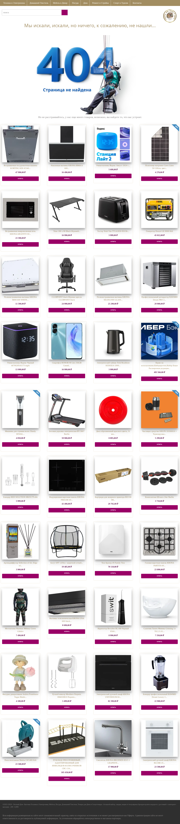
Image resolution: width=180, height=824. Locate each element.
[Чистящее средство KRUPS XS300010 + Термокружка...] (159, 409)
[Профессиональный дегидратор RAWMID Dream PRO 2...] (159, 275)
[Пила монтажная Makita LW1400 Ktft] (20, 738)
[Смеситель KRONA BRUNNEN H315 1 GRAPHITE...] (113, 738)
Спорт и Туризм (120, 3)
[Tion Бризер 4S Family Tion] (113, 541)
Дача (85, 3)
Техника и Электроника (14, 3)
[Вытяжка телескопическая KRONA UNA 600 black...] (66, 602)
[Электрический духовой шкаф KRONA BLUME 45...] (159, 738)
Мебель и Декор (60, 3)
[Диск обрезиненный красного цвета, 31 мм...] (113, 409)
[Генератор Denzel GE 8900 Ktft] (159, 209)
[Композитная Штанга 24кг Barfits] (159, 475)
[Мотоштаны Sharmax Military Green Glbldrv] (20, 607)
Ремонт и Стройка (100, 3)
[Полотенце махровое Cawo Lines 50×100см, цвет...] (159, 144)
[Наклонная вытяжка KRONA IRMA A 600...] (66, 144)
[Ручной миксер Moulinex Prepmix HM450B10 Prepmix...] (66, 672)
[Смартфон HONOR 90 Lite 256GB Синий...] (66, 341)
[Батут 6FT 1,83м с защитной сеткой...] (66, 541)
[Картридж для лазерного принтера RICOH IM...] (113, 475)
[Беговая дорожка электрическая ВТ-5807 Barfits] (66, 409)
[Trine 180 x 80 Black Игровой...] (66, 209)
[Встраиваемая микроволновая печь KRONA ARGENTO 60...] (20, 209)
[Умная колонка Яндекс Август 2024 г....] (113, 144)
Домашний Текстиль (39, 3)
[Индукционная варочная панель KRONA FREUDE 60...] (66, 475)
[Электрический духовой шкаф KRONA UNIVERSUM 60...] (113, 672)
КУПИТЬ (20, 178)
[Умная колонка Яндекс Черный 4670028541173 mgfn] (20, 341)
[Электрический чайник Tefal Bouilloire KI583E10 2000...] (113, 341)
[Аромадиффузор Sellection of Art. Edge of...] (20, 541)
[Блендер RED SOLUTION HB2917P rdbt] (20, 475)
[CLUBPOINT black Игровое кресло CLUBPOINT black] (66, 275)
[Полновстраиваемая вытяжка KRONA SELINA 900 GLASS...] (113, 275)
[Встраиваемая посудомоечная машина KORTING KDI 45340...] (20, 144)
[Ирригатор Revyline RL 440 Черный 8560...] (113, 607)
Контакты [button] (137, 3)
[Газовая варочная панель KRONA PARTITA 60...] (159, 541)
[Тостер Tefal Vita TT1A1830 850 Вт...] (113, 209)
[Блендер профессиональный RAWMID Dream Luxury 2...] (159, 672)
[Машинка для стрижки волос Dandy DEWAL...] (20, 409)
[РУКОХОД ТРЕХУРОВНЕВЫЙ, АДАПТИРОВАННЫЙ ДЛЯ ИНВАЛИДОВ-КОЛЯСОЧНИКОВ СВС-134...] (66, 738)
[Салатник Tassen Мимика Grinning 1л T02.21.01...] (159, 607)
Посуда (75, 3)
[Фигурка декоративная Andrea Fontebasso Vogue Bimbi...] (20, 672)
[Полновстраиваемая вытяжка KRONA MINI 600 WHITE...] (20, 275)
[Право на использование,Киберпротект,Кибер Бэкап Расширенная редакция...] (159, 341)
